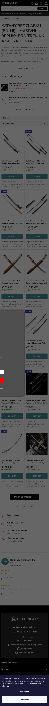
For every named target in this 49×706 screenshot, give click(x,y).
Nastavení (24, 691)
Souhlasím (24, 699)
